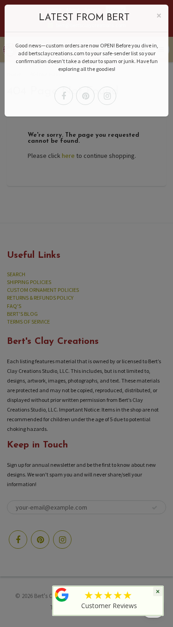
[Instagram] (107, 96)
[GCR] (62, 594)
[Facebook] (63, 96)
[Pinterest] (85, 96)
